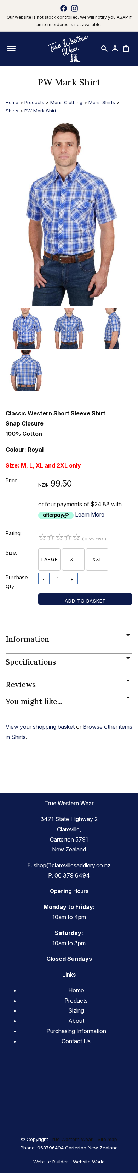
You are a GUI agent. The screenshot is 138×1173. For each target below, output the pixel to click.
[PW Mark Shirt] (69, 303)
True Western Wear (71, 1139)
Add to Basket (85, 601)
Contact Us (76, 1041)
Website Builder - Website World (69, 1162)
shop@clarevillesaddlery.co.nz (72, 865)
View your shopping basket (40, 726)
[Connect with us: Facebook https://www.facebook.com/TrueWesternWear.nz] (63, 8)
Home (12, 102)
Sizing (76, 1010)
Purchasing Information (76, 1030)
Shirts (12, 111)
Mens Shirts (101, 102)
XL (73, 559)
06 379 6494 (72, 875)
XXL (97, 559)
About (76, 1020)
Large (49, 559)
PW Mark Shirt (40, 111)
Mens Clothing (66, 102)
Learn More (89, 514)
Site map (107, 1139)
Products (34, 102)
